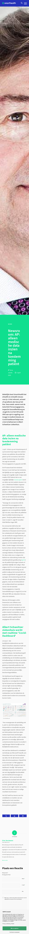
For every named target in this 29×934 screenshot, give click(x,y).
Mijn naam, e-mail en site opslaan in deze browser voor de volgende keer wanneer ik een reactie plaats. (15, 898)
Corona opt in (18, 480)
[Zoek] (20, 3)
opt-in (23, 560)
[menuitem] (20, 3)
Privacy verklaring (6, 923)
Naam (23, 878)
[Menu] (24, 3)
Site (22, 891)
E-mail (23, 885)
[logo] (9, 3)
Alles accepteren (14, 928)
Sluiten (12, 923)
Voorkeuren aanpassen (14, 932)
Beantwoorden (5, 860)
